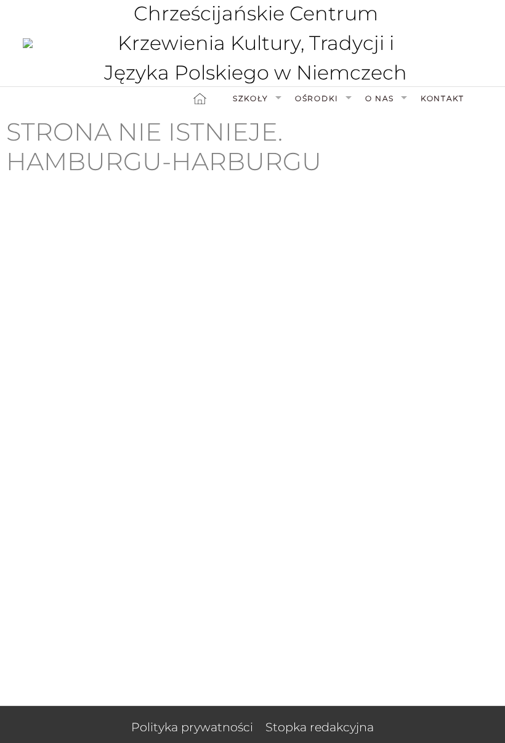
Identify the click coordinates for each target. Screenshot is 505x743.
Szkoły (251, 98)
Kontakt (442, 98)
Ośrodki (317, 98)
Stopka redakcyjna (319, 727)
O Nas (379, 98)
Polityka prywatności (192, 727)
